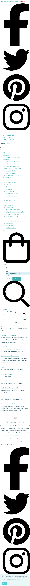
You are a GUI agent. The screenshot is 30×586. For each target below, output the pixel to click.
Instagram (4, 367)
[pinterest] (16, 100)
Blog (4, 152)
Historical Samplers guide (13, 209)
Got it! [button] (4, 583)
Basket (9, 279)
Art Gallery (6, 159)
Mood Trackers (10, 225)
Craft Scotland (5, 346)
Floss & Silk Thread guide (13, 214)
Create (10, 444)
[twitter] (16, 72)
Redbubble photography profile (9, 388)
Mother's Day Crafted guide (13, 175)
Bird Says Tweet (7, 177)
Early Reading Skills (11, 182)
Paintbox (8, 198)
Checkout (17, 279)
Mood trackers (7, 187)
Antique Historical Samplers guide (15, 212)
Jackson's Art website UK (12, 161)
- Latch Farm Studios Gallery (13, 221)
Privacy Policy (21, 438)
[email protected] (17, 441)
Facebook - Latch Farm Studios (10, 356)
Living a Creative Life (11, 173)
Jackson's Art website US (12, 164)
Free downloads (10, 184)
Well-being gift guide (11, 200)
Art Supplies (6, 155)
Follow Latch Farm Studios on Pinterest (10, 1)
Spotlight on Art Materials (13, 157)
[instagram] (16, 131)
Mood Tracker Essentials (12, 193)
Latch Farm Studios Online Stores (12, 168)
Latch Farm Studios (11, 171)
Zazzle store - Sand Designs (9, 404)
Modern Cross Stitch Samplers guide (15, 216)
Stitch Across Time (8, 205)
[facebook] (16, 45)
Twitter (3, 397)
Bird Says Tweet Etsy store (8, 335)
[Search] (24, 314)
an (1, 326)
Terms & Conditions (10, 438)
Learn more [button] (20, 579)
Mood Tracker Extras (11, 196)
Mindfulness (9, 189)
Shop (4, 218)
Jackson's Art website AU (12, 166)
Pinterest (3, 381)
